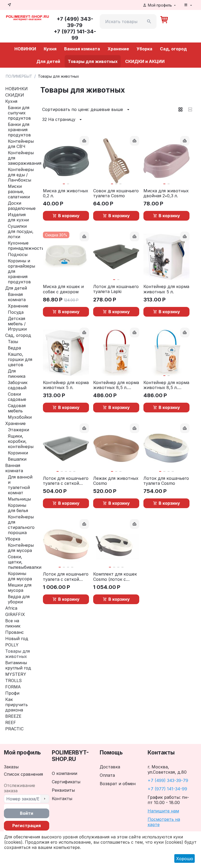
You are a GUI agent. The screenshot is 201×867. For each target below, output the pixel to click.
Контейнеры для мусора (21, 547)
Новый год (16, 638)
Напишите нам (163, 810)
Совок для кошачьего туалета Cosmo (116, 193)
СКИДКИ (14, 95)
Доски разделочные (22, 205)
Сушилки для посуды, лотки (21, 231)
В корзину (69, 215)
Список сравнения (23, 774)
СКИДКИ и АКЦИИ (145, 61)
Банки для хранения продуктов (19, 129)
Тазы (13, 341)
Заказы (11, 766)
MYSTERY (15, 674)
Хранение (118, 48)
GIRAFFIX (15, 614)
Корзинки (18, 452)
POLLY (12, 644)
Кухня (50, 48)
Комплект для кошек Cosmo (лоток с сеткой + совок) (115, 577)
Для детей (48, 61)
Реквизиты (63, 790)
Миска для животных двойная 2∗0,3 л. (166, 193)
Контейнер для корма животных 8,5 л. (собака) (166, 385)
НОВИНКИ (25, 48)
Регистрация (26, 825)
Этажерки (18, 429)
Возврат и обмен (118, 783)
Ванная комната (82, 48)
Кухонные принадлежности (26, 245)
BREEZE (13, 716)
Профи (12, 693)
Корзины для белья (18, 508)
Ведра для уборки (19, 599)
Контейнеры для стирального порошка (21, 524)
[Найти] (149, 21)
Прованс (14, 632)
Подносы (17, 254)
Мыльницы (19, 499)
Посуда (16, 312)
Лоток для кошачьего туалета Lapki (116, 289)
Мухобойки (20, 417)
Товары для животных (93, 61)
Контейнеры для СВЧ (21, 144)
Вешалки (17, 459)
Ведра (14, 347)
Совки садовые (17, 396)
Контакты (62, 798)
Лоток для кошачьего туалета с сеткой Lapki (65, 481)
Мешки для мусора (19, 587)
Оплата (107, 775)
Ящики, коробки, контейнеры (21, 441)
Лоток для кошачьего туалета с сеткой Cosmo (65, 577)
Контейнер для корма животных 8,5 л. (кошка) (116, 385)
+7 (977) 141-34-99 (167, 788)
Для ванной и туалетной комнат (20, 484)
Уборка (144, 48)
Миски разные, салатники (19, 191)
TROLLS (13, 680)
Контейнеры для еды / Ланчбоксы (21, 175)
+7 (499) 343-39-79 (168, 780)
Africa (11, 608)
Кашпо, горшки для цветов (20, 359)
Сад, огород (173, 48)
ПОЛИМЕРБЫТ (19, 76)
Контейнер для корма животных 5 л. (166, 289)
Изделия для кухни (18, 217)
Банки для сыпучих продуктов (19, 113)
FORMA (13, 686)
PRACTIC (14, 728)
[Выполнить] (45, 799)
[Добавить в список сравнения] (84, 141)
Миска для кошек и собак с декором (63, 289)
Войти (26, 813)
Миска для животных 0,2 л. (65, 193)
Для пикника (16, 373)
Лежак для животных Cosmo (115, 481)
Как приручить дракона (16, 704)
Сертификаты (66, 781)
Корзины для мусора (20, 576)
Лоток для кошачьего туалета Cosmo (166, 481)
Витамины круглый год (18, 665)
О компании (64, 773)
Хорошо (184, 858)
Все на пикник (12, 623)
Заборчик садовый (17, 385)
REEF (10, 722)
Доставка (110, 766)
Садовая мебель (17, 408)
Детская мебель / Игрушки (17, 324)
